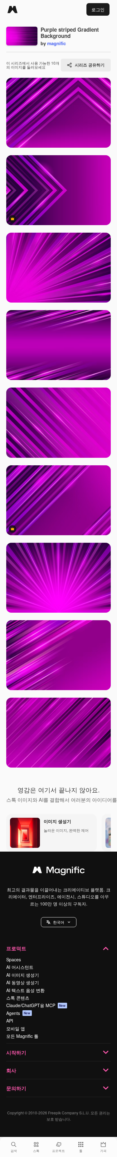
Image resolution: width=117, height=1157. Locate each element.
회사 (11, 1070)
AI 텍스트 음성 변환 (25, 990)
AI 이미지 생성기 (22, 975)
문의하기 (16, 1088)
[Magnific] (12, 9)
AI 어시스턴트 (19, 967)
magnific (56, 43)
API (9, 1020)
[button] (58, 922)
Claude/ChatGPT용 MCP (36, 1005)
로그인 (98, 9)
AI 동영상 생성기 (22, 982)
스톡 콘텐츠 (17, 998)
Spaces (13, 959)
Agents (18, 1013)
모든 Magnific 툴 (22, 1036)
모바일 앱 (15, 1028)
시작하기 (16, 1052)
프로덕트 (16, 948)
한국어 (58, 922)
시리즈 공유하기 (90, 65)
